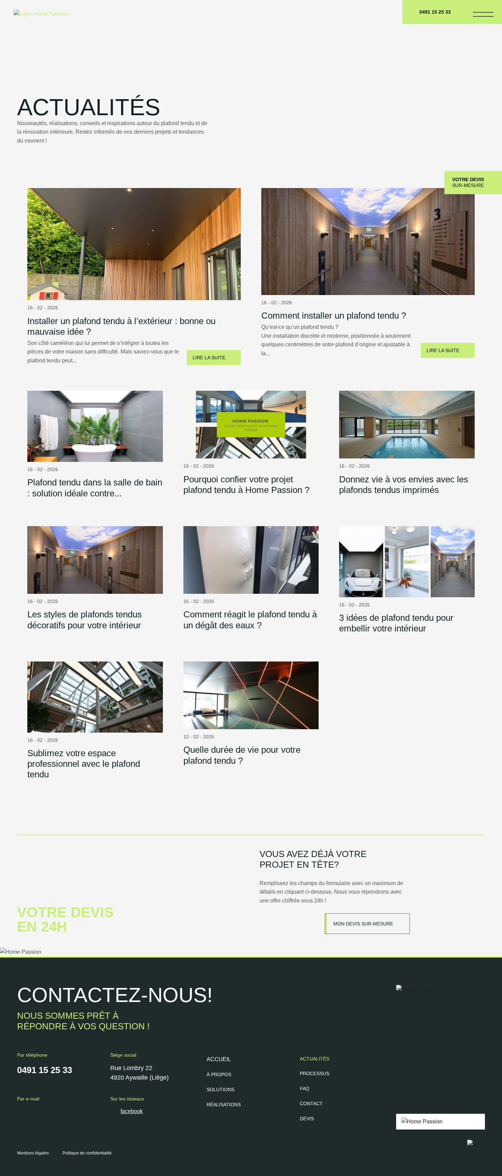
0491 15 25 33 (435, 12)
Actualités (314, 1058)
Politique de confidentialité (87, 1153)
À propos (219, 1074)
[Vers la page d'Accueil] (36, 9)
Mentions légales (33, 1153)
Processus (314, 1073)
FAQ (304, 1088)
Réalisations (224, 1104)
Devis (307, 1118)
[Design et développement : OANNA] (476, 1153)
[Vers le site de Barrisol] (440, 1122)
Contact (311, 1103)
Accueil (219, 1059)
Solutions (220, 1089)
